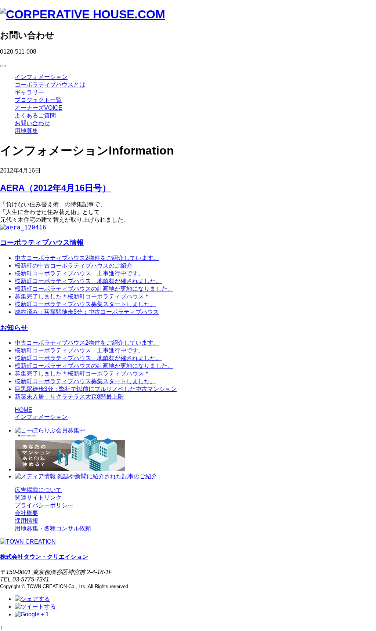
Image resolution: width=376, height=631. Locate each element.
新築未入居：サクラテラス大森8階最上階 (69, 397)
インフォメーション (41, 77)
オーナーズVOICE (38, 108)
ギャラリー (29, 92)
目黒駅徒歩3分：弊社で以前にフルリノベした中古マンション (96, 389)
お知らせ (14, 327)
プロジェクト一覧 (38, 100)
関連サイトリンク (38, 497)
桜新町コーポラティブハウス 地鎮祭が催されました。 (88, 281)
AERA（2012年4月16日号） (55, 188)
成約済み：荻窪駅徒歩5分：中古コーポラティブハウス (87, 312)
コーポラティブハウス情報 (42, 242)
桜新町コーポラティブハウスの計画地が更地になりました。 (94, 289)
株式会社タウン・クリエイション (44, 557)
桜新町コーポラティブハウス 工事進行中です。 (79, 273)
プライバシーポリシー (44, 505)
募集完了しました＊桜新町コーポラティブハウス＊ (82, 296)
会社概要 (26, 513)
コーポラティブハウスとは (50, 84)
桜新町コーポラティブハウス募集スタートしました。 (85, 304)
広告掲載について (38, 490)
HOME (23, 410)
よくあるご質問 (35, 115)
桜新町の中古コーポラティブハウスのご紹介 (73, 265)
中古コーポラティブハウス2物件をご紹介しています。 (87, 258)
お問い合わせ (32, 123)
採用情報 (26, 521)
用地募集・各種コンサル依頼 (53, 528)
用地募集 (26, 131)
